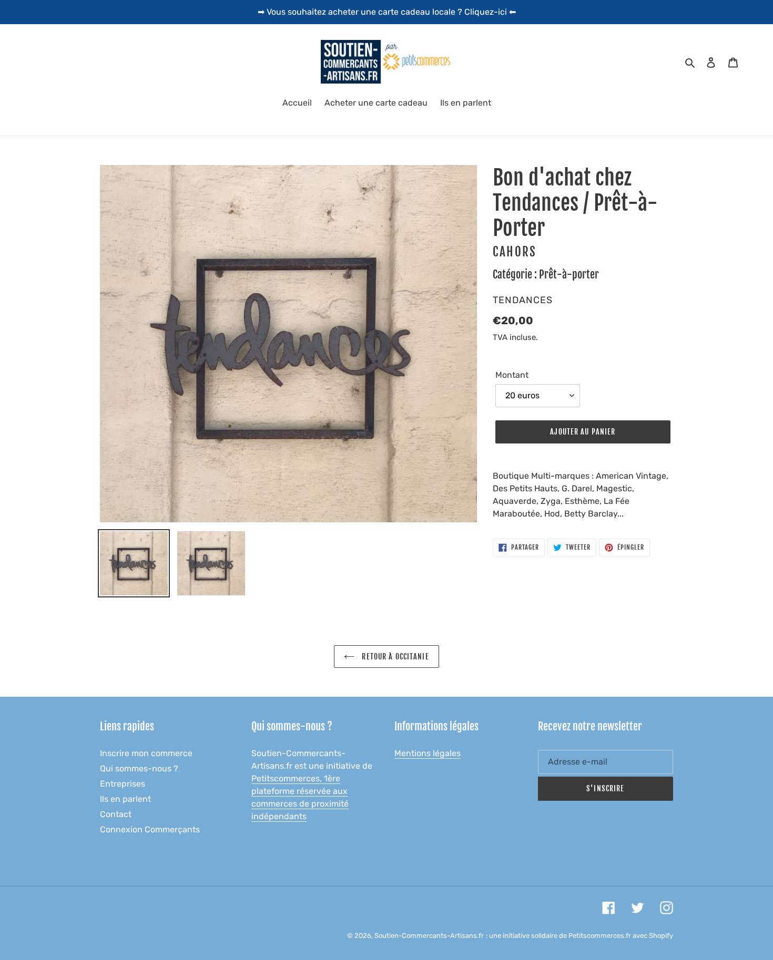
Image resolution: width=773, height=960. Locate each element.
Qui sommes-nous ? (139, 768)
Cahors (515, 252)
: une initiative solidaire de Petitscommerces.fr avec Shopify (579, 936)
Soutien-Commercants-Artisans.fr (429, 936)
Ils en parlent (125, 799)
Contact (115, 814)
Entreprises (122, 784)
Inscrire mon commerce (146, 753)
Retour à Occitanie (394, 656)
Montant (511, 375)
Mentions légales (427, 753)
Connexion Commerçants (150, 829)
